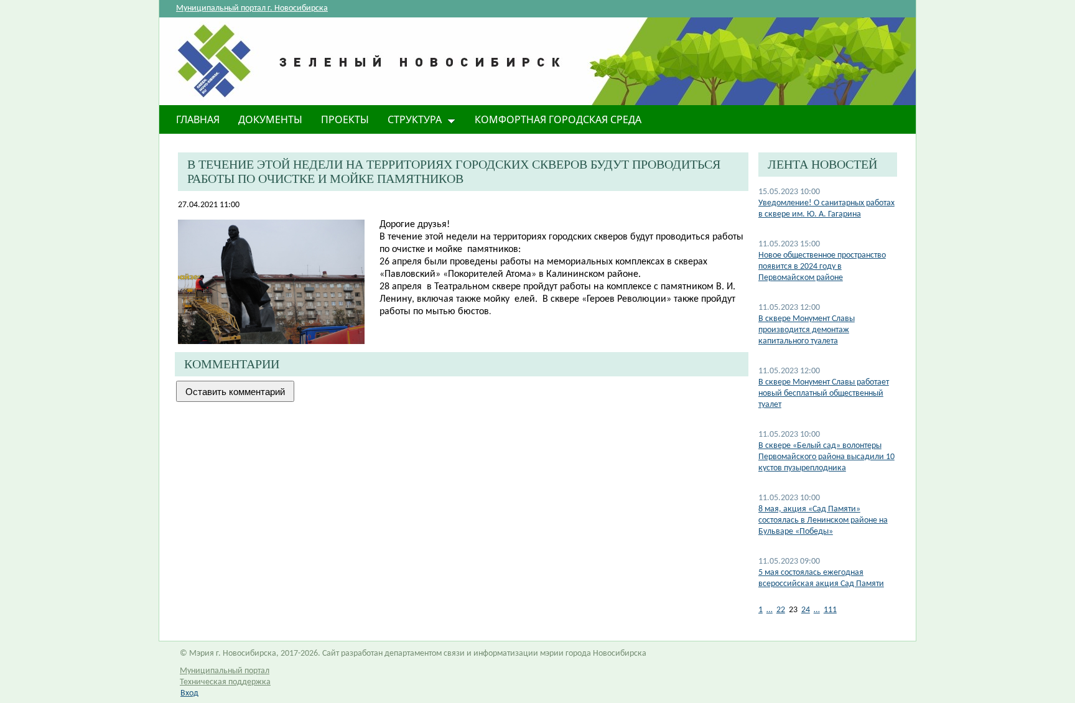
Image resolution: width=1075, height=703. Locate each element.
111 (830, 610)
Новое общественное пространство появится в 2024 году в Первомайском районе (822, 266)
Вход (189, 693)
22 (780, 610)
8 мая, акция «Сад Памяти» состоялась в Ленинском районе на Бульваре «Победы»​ (823, 520)
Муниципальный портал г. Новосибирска (252, 8)
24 (805, 610)
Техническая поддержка (225, 682)
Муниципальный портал (224, 671)
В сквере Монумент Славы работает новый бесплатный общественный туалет (823, 393)
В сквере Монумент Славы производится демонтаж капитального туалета (806, 330)
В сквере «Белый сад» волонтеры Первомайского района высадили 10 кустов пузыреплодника (826, 457)
